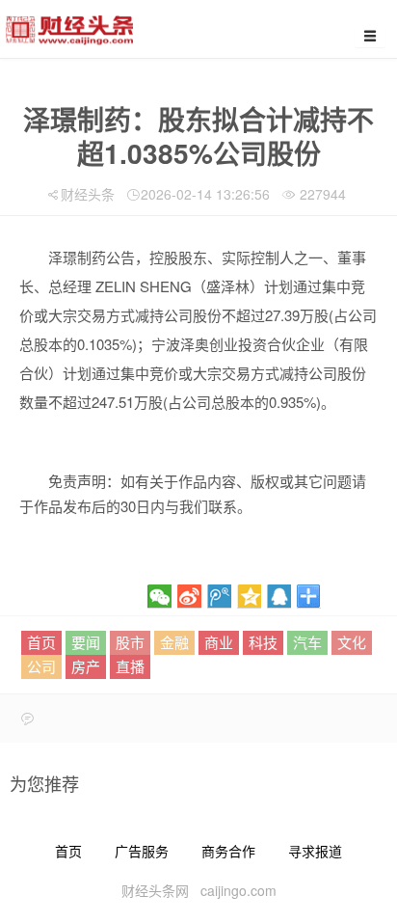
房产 (85, 666)
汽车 (307, 642)
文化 (351, 642)
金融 (174, 642)
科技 (263, 642)
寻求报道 (315, 850)
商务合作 (228, 850)
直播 (130, 666)
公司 (41, 666)
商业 (218, 642)
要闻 (85, 642)
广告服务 (142, 850)
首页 (41, 642)
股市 (130, 642)
